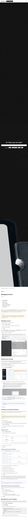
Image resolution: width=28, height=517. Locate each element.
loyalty (22, 147)
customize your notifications (7, 364)
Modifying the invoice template (6, 305)
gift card (19, 147)
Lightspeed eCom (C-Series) (4, 288)
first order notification (14, 363)
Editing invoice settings (5, 303)
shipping (10, 147)
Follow (2, 296)
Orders (10, 288)
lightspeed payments (14, 147)
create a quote (13, 316)
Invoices (13, 288)
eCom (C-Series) (10, 1)
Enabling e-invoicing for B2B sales (6, 304)
